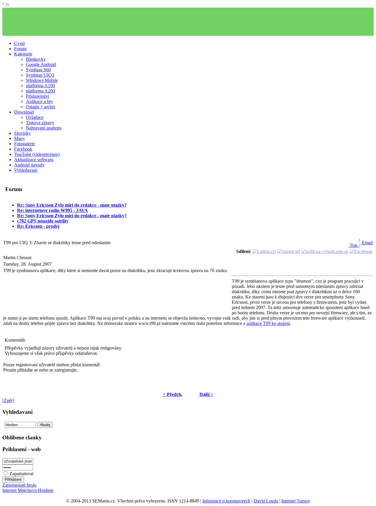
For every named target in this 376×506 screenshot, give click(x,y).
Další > (206, 394)
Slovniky (22, 133)
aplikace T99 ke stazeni (268, 323)
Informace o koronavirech (226, 500)
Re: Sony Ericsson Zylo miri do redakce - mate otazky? (72, 205)
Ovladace (34, 117)
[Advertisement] (188, 22)
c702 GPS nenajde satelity (42, 220)
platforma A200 (40, 90)
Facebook (23, 148)
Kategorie (23, 53)
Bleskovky (36, 59)
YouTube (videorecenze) (37, 154)
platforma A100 (40, 85)
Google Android (41, 64)
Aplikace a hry (39, 101)
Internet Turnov (295, 500)
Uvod (19, 43)
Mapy (19, 138)
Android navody (29, 164)
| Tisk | (354, 242)
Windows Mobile (42, 80)
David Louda (266, 500)
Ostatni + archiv (41, 106)
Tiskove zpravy (40, 122)
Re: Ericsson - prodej (38, 226)
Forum (20, 48)
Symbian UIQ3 (40, 74)
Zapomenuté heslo (19, 485)
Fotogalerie (24, 143)
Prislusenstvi (37, 96)
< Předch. (172, 394)
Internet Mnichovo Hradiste (27, 490)
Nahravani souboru (43, 127)
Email (367, 242)
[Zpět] (8, 400)
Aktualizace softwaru (33, 159)
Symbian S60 (38, 69)
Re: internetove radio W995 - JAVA (52, 210)
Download (24, 111)
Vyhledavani (25, 170)
